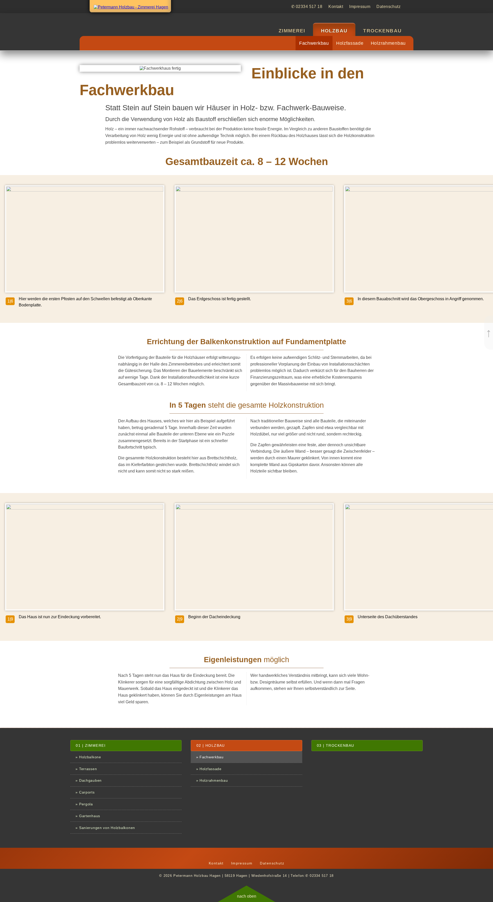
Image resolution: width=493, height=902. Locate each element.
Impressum (359, 6)
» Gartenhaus (87, 816)
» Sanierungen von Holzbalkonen (105, 828)
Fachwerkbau (314, 43)
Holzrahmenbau (388, 43)
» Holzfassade (209, 769)
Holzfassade (350, 43)
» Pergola (84, 804)
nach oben (246, 896)
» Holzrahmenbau (212, 780)
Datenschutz (388, 6)
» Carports (84, 792)
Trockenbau (382, 30)
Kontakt (335, 6)
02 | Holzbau (210, 745)
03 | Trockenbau (335, 745)
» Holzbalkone (88, 757)
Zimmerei (292, 30)
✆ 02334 (307, 6)
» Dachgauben (88, 780)
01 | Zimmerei (91, 745)
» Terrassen (86, 769)
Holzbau (334, 30)
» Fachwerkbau (210, 757)
